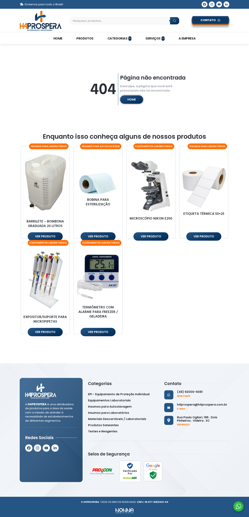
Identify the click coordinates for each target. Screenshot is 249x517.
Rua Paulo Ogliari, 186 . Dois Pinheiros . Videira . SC (197, 419)
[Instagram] (212, 4)
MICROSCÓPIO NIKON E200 (151, 218)
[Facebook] (204, 4)
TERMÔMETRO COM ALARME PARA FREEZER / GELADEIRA (98, 312)
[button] (49, 146)
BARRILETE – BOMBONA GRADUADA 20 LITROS (45, 224)
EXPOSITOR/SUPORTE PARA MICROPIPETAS (45, 319)
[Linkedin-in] (226, 4)
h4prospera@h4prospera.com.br (202, 404)
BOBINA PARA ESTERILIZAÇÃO (98, 202)
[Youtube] (219, 4)
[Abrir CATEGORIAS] (129, 38)
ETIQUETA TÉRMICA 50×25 (203, 214)
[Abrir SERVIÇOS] (163, 38)
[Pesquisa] (174, 20)
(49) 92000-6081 (190, 392)
